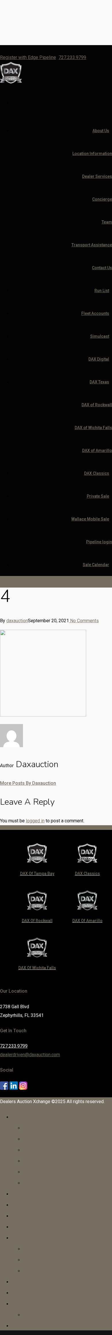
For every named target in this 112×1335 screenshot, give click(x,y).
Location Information (92, 153)
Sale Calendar (96, 564)
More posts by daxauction (28, 783)
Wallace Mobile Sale (90, 519)
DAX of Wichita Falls (93, 427)
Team (107, 222)
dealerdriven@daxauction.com (30, 1054)
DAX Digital (98, 359)
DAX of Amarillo (97, 450)
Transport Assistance (92, 245)
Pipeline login (99, 542)
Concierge (102, 199)
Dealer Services (97, 176)
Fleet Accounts (95, 313)
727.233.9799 (72, 57)
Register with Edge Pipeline (28, 57)
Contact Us (102, 267)
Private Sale (98, 496)
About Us (100, 130)
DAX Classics (96, 473)
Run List (101, 290)
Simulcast (99, 336)
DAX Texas (99, 382)
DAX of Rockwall (97, 404)
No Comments (84, 620)
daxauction (17, 620)
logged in (35, 820)
